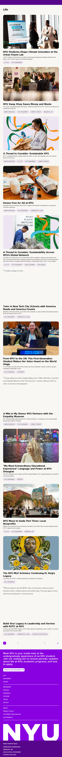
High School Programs (12, 752)
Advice (5, 682)
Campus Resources (9, 112)
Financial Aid (8, 749)
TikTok (5, 699)
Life (4, 675)
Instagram (7, 687)
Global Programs (30, 264)
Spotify (6, 702)
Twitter (6, 690)
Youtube (6, 696)
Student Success (9, 754)
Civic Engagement (17, 62)
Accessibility (8, 717)
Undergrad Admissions (11, 747)
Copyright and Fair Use (12, 714)
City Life (6, 62)
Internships (20, 372)
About (5, 708)
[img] (31, 32)
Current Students (36, 112)
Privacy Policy (8, 711)
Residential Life (48, 112)
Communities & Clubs (37, 210)
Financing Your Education (39, 634)
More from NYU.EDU (10, 744)
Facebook (6, 693)
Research (20, 479)
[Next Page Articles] (57, 643)
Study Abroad (41, 264)
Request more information (12, 670)
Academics (7, 678)
